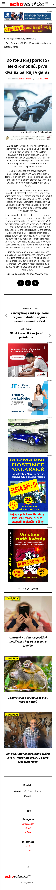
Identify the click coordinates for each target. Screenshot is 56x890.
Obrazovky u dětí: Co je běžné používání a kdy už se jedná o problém (28, 641)
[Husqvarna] (28, 16)
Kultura (28, 832)
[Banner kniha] (28, 490)
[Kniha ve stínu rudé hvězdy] (28, 28)
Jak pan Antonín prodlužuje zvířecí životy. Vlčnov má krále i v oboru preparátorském (28, 758)
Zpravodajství (17, 38)
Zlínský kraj (31, 38)
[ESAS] (28, 435)
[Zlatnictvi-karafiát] (28, 138)
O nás (28, 846)
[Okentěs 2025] (28, 360)
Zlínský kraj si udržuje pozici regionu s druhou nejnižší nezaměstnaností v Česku (30, 317)
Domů (6, 38)
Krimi (28, 828)
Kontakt (28, 850)
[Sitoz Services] (28, 398)
